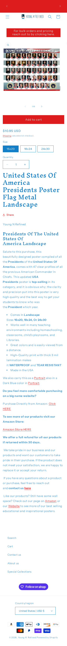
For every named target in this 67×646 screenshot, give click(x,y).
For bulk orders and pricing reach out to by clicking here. (33, 32)
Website (14, 506)
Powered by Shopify (47, 637)
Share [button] (10, 215)
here (27, 488)
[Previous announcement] (7, 6)
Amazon (51, 501)
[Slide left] (25, 106)
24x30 (45, 149)
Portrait (39, 378)
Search (11, 538)
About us (13, 563)
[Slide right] (42, 106)
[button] (7, 17)
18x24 (28, 149)
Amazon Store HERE (17, 429)
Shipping (7, 136)
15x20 (11, 149)
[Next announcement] (60, 6)
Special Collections (19, 571)
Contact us (14, 554)
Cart (10, 546)
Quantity (8, 157)
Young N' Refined (27, 637)
